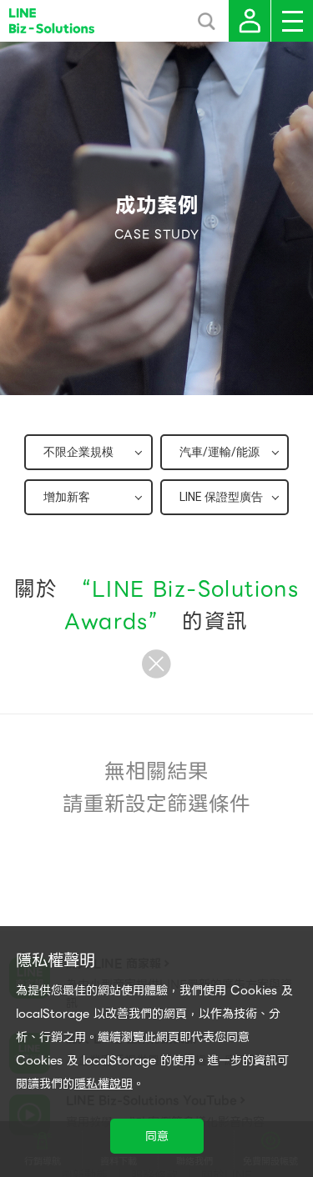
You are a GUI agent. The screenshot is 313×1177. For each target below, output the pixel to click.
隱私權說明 (103, 1083)
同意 (157, 1136)
